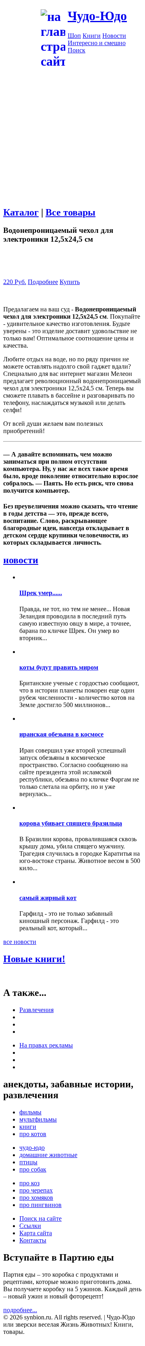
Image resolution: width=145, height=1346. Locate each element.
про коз (29, 1183)
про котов (32, 1133)
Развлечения (36, 1009)
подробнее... (20, 1310)
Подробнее (43, 281)
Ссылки (30, 1225)
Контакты (32, 1240)
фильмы (30, 1112)
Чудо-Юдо (97, 15)
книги (27, 1126)
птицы (28, 1162)
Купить (70, 281)
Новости (114, 35)
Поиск (76, 50)
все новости (19, 941)
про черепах (36, 1190)
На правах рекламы (46, 1045)
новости (20, 560)
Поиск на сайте (40, 1218)
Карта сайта (35, 1233)
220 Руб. (14, 281)
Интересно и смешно (97, 42)
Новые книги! (34, 959)
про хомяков (36, 1197)
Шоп (74, 35)
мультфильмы (38, 1119)
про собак (32, 1169)
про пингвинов (40, 1204)
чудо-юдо (32, 1147)
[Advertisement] (72, 142)
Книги (92, 35)
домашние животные (48, 1154)
